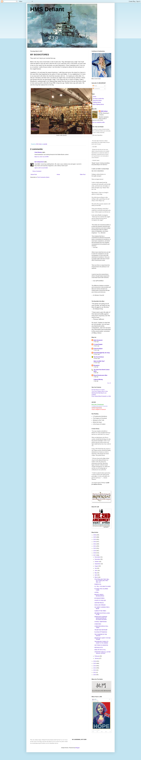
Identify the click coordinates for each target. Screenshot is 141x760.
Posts (95, 85)
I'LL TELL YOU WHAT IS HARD (102, 586)
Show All (109, 383)
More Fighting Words (98, 104)
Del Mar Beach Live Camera (98, 389)
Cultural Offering (98, 379)
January (97, 658)
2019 (94, 550)
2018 (94, 553)
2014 (94, 665)
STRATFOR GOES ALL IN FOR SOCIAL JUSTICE (102, 652)
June (96, 570)
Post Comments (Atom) (43, 177)
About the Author (97, 100)
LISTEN (96, 592)
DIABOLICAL (97, 584)
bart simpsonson (39, 162)
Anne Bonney (38, 152)
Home (58, 174)
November (97, 559)
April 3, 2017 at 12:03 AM (41, 168)
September (98, 563)
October (97, 561)
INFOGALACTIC (98, 647)
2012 (94, 670)
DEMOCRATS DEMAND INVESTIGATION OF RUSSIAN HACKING (100, 618)
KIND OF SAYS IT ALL (100, 649)
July (96, 568)
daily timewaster (98, 340)
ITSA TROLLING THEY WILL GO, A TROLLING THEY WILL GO (101, 581)
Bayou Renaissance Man (100, 375)
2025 (94, 537)
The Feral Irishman (99, 357)
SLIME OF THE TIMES (100, 611)
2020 (94, 548)
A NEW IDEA (97, 624)
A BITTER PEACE (99, 602)
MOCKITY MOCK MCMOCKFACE (99, 595)
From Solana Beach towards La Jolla (101, 396)
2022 (94, 544)
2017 (94, 555)
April (96, 575)
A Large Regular (98, 344)
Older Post (82, 174)
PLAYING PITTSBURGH (100, 632)
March (96, 577)
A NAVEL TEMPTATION (100, 621)
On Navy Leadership (98, 98)
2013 (94, 668)
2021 (94, 546)
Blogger (77, 747)
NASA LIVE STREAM (99, 605)
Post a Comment (37, 171)
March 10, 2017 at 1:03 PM (41, 156)
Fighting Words (97, 102)
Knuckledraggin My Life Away (102, 352)
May (96, 573)
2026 (94, 535)
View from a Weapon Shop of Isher (100, 391)
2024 (94, 539)
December (97, 557)
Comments (97, 88)
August (97, 566)
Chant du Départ (98, 348)
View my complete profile (98, 122)
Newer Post (34, 174)
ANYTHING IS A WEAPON (101, 645)
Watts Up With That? (99, 361)
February (97, 656)
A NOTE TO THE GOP (100, 600)
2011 (94, 672)
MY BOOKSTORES (99, 598)
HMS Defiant (47, 9)
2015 (94, 663)
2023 (94, 541)
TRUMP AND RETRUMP (100, 630)
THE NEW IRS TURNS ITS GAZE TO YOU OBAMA (101, 642)
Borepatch (96, 365)
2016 (94, 661)
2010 (94, 674)
